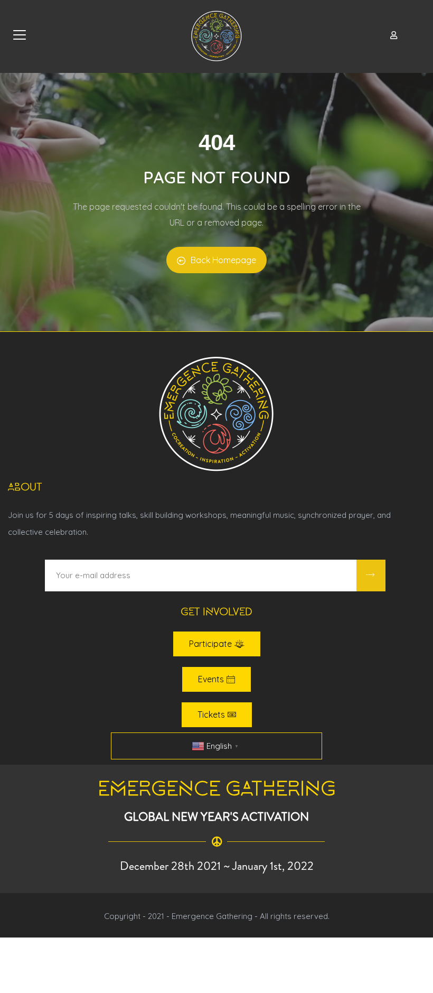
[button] (216, 644)
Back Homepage (223, 260)
